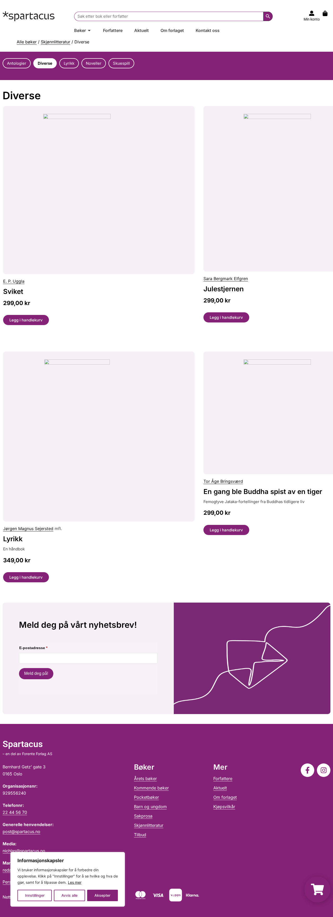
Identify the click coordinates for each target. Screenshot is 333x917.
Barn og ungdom (150, 806)
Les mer (74, 882)
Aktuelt (220, 787)
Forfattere (222, 778)
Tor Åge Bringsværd (223, 481)
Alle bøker (27, 41)
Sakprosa (143, 816)
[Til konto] (311, 13)
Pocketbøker (146, 797)
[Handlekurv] (327, 13)
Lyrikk (13, 539)
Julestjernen (223, 289)
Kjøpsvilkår (224, 806)
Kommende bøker (151, 787)
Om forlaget (225, 797)
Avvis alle (69, 895)
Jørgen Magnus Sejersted (28, 528)
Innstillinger (34, 895)
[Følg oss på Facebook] (307, 770)
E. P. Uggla (13, 281)
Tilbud (140, 834)
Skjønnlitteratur (55, 41)
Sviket (13, 291)
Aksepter (102, 895)
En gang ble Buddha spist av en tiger (262, 491)
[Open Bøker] (89, 30)
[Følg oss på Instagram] (323, 770)
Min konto (312, 19)
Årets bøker (145, 778)
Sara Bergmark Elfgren (225, 278)
